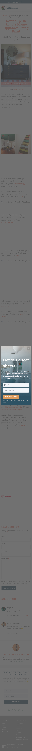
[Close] (28, 348)
